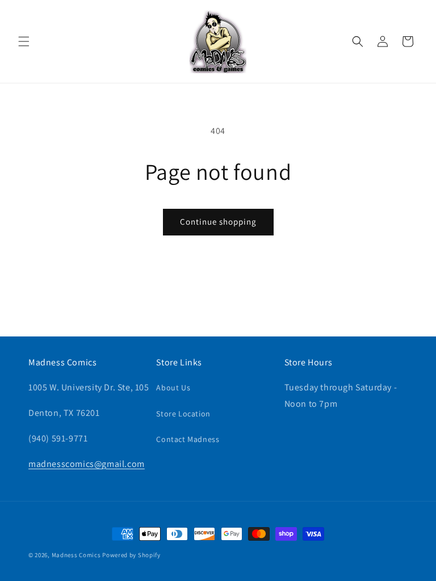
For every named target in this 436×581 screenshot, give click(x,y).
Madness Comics (76, 555)
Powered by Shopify (131, 555)
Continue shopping (218, 221)
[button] (23, 41)
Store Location (183, 414)
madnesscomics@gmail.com (86, 464)
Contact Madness (187, 439)
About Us (173, 387)
